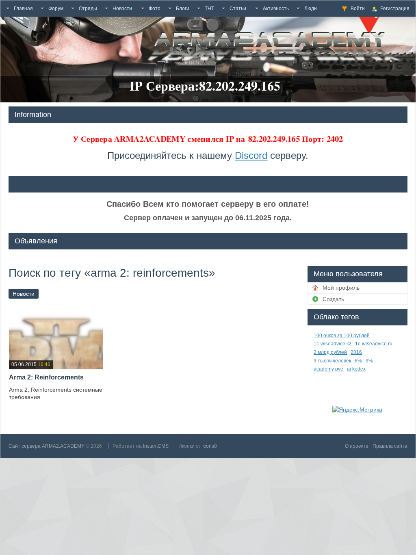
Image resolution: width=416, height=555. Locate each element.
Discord (251, 155)
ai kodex (356, 369)
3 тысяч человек (332, 361)
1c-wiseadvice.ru (373, 344)
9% (369, 361)
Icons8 (209, 446)
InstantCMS (156, 446)
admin (56, 408)
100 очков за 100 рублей (342, 335)
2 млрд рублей (330, 352)
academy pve (328, 369)
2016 (356, 352)
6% (358, 361)
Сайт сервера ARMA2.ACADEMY (46, 446)
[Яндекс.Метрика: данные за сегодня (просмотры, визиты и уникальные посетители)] (357, 409)
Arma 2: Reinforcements (46, 377)
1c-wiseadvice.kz (332, 344)
